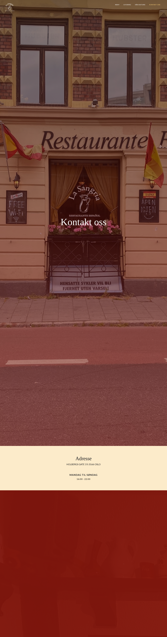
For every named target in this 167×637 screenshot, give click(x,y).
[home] (9, 7)
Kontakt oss (154, 4)
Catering (127, 4)
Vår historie (140, 4)
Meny (117, 4)
